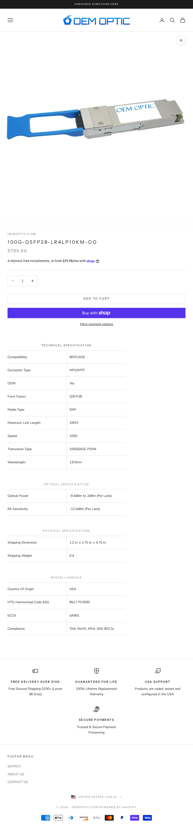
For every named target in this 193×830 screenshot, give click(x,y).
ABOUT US (16, 774)
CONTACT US (18, 782)
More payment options (96, 324)
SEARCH (14, 766)
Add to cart (96, 299)
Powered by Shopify (118, 807)
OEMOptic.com (22, 234)
